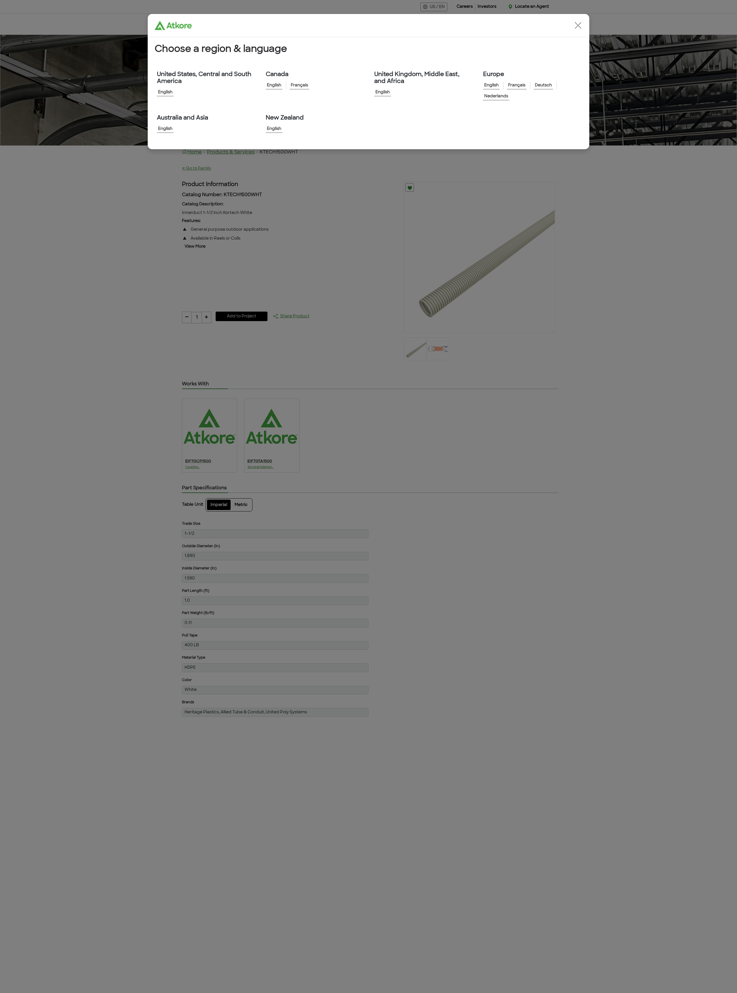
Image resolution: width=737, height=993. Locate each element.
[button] (578, 25)
